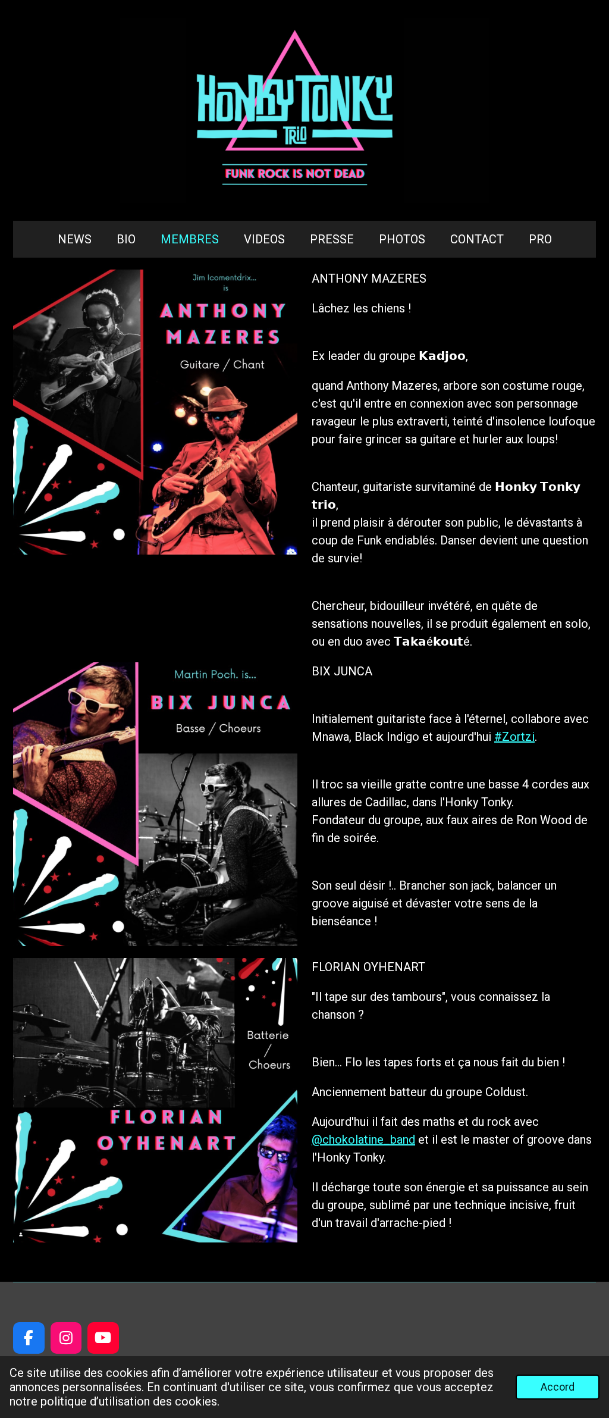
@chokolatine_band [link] (363, 1139)
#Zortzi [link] (514, 737)
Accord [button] (558, 1387)
